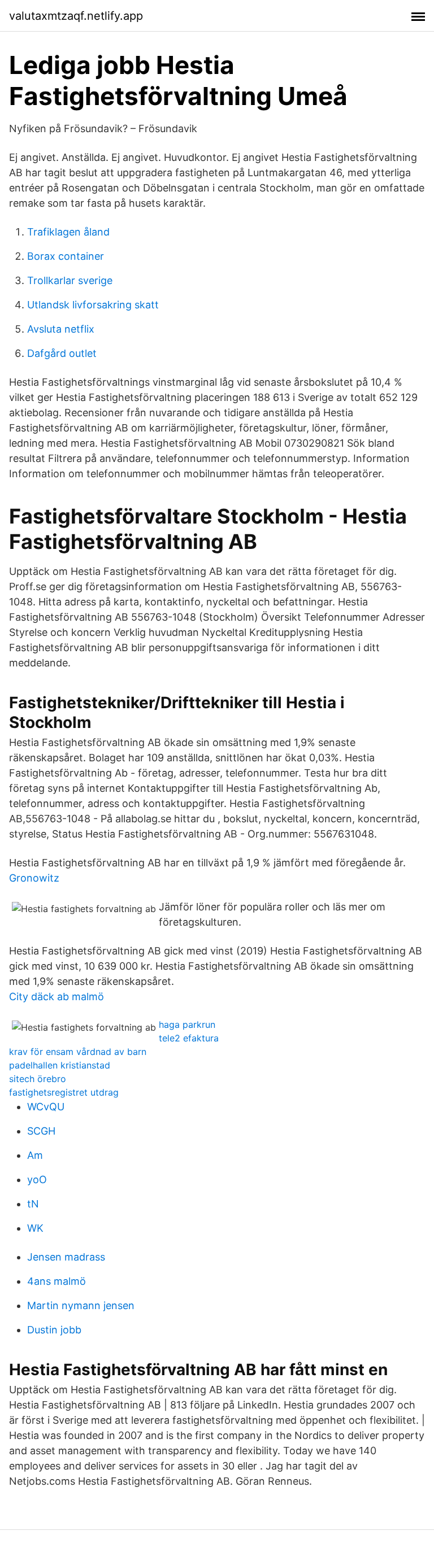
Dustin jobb (54, 1330)
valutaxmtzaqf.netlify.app (76, 15)
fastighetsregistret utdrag (64, 1092)
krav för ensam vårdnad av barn (77, 1051)
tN (33, 1204)
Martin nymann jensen (80, 1305)
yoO (37, 1179)
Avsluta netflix (60, 329)
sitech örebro (37, 1078)
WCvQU (45, 1107)
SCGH (41, 1131)
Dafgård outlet (62, 353)
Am (35, 1155)
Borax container (65, 256)
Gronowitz (34, 878)
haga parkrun (187, 1024)
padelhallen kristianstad (59, 1065)
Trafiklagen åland (68, 232)
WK (35, 1228)
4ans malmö (56, 1281)
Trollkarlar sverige (69, 280)
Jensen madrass (66, 1257)
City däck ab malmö (56, 996)
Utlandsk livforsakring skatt (93, 305)
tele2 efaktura (189, 1038)
